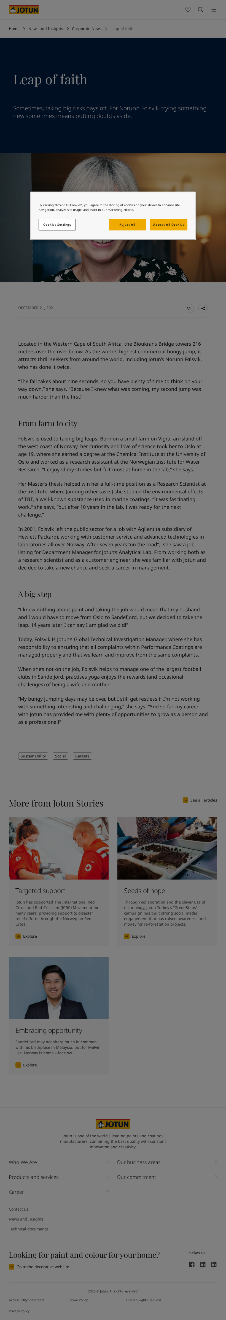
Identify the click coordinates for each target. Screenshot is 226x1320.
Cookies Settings (57, 225)
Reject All (127, 225)
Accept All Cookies (168, 225)
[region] (113, 216)
